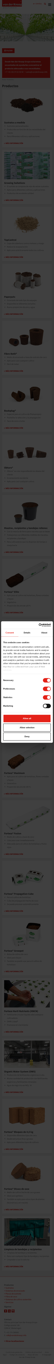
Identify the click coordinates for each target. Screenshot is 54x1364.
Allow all (27, 718)
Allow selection (27, 727)
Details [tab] (27, 632)
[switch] (47, 689)
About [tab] (44, 632)
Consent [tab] (10, 632)
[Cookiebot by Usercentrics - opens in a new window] (39, 625)
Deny (27, 736)
